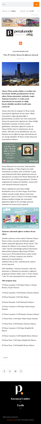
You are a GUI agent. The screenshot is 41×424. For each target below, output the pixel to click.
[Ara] (36, 4)
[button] (20, 43)
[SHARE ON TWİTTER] (9, 371)
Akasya (4, 121)
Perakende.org (11, 420)
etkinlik (10, 104)
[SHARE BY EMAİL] (15, 371)
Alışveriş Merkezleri (20, 51)
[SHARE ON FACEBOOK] (4, 371)
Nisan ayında (12, 91)
